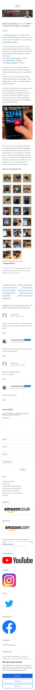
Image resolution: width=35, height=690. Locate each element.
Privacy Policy (6, 483)
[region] (17, 674)
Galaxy (11, 270)
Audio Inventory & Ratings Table (11, 488)
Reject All (17, 686)
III (19, 270)
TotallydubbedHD (17, 340)
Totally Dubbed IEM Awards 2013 (11, 486)
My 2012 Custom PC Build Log (11, 490)
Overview (26, 270)
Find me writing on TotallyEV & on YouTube (14, 656)
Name (4, 439)
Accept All (17, 676)
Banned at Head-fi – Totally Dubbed (12, 493)
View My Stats (12, 645)
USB (9, 273)
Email (4, 446)
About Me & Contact (8, 481)
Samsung (8, 35)
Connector (5, 270)
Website (5, 454)
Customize (17, 681)
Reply (4, 333)
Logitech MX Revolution (13, 58)
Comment (6, 418)
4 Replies (4, 30)
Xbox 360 (21, 155)
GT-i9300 (16, 270)
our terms (11, 668)
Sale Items (5, 495)
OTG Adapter (22, 79)
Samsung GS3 (20, 268)
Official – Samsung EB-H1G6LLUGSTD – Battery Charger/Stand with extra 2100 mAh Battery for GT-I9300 (25, 290)
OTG (22, 270)
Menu (17, 6)
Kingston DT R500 (12, 63)
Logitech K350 (10, 60)
